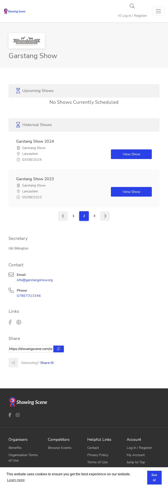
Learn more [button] (16, 480)
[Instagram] (18, 415)
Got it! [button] (154, 477)
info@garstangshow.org (35, 280)
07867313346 (29, 295)
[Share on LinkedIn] (42, 362)
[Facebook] (10, 322)
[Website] (18, 322)
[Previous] (63, 216)
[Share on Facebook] (23, 362)
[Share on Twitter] (32, 362)
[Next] (105, 216)
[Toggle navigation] (158, 11)
